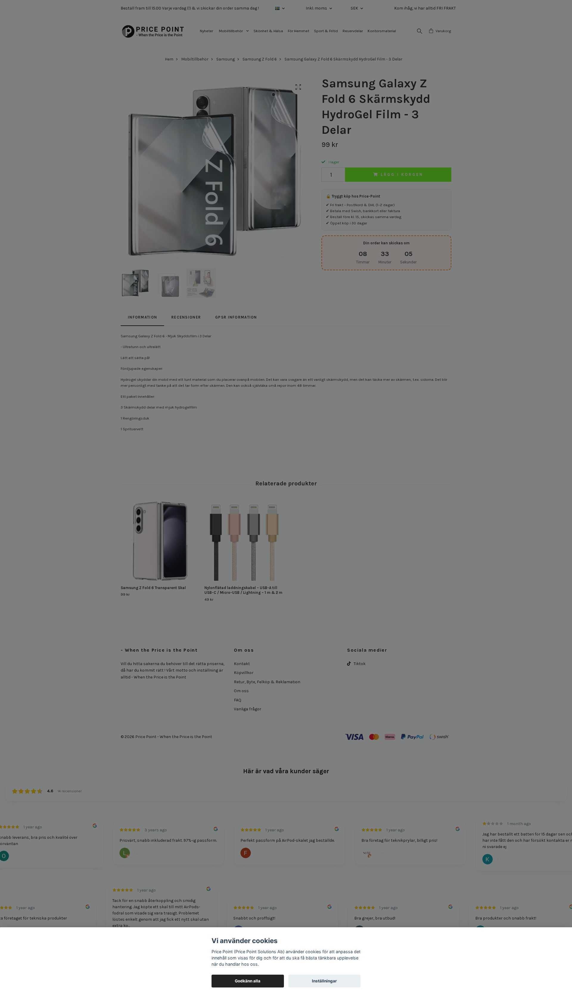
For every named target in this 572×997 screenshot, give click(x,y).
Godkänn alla (247, 981)
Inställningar (324, 981)
